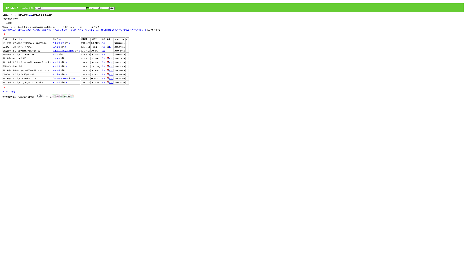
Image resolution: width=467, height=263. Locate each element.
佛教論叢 (56, 70)
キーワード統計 (9, 92)
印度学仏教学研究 (60, 78)
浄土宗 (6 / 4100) (39, 30)
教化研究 (56, 62)
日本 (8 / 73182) (24, 30)
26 (66, 82)
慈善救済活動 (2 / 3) (138, 30)
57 (66, 70)
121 (64, 54)
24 (66, 62)
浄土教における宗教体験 (63, 51)
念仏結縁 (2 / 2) (107, 30)
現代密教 (56, 74)
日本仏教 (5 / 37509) (68, 30)
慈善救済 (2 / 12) (122, 30)
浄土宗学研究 (58, 43)
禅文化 (55, 54)
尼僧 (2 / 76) (82, 30)
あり (111, 58)
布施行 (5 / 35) (53, 30)
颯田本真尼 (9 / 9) (9, 30)
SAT (30, 15)
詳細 (103, 43)
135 (74, 78)
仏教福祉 (56, 47)
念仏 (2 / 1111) (94, 30)
